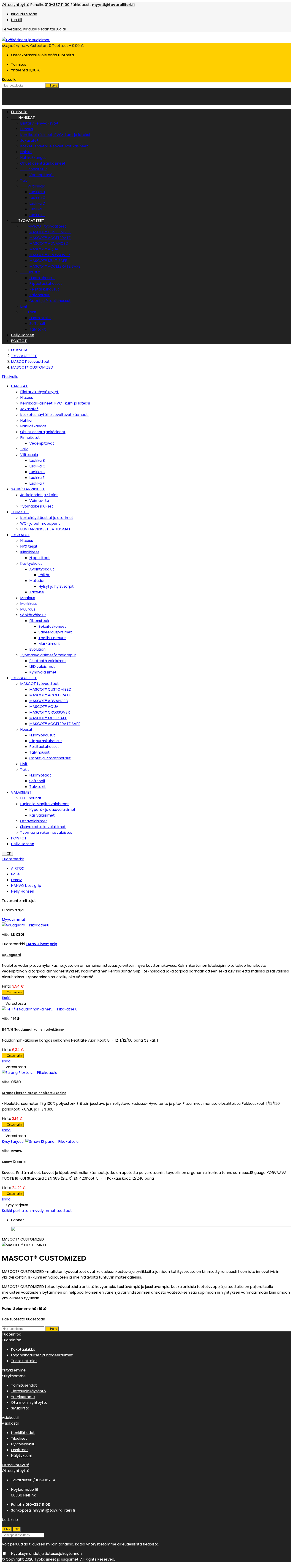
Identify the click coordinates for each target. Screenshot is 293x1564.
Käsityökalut (31, 563)
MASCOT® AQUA (43, 249)
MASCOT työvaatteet (43, 226)
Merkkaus (29, 603)
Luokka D (37, 203)
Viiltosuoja (32, 186)
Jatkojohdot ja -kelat (39, 494)
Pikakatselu (37, 925)
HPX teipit (29, 546)
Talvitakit (37, 329)
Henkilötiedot (23, 1432)
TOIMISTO (20, 512)
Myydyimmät (13, 919)
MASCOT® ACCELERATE (50, 237)
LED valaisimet (42, 666)
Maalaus (27, 597)
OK (7, 853)
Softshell (37, 323)
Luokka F (37, 214)
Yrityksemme (23, 1396)
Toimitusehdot (24, 1385)
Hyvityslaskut (23, 1444)
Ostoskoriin (13, 992)
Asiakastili (10, 1417)
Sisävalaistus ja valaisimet (43, 826)
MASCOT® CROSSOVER (49, 255)
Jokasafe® (29, 140)
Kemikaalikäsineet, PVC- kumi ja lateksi (55, 134)
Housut (30, 272)
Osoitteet (19, 1450)
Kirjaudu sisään (24, 14)
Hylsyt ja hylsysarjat (56, 586)
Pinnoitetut (33, 169)
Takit (28, 312)
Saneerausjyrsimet (55, 632)
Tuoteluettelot (24, 1360)
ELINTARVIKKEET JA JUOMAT (45, 529)
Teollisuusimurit (52, 638)
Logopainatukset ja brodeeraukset (42, 1355)
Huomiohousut (42, 277)
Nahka (26, 152)
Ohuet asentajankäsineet (42, 163)
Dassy (16, 879)
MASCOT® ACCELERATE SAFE (54, 266)
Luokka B (37, 192)
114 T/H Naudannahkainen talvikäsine (33, 1029)
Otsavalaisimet (33, 821)
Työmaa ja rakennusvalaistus (46, 832)
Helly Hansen (22, 335)
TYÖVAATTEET (27, 220)
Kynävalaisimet (43, 672)
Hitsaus (26, 129)
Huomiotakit (40, 317)
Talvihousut (39, 295)
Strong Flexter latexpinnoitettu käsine (34, 1093)
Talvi (24, 180)
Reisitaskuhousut (44, 289)
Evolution (37, 649)
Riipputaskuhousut (45, 283)
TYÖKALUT (20, 535)
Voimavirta (39, 500)
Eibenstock (39, 620)
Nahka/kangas (33, 157)
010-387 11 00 (57, 4)
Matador (37, 580)
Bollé (15, 874)
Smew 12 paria (14, 1161)
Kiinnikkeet (29, 552)
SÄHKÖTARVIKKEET (28, 489)
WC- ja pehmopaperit (40, 523)
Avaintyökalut (41, 569)
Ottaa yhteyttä (15, 4)
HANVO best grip (26, 885)
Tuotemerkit (13, 859)
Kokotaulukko (23, 1349)
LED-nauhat (30, 798)
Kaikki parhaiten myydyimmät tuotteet (38, 1210)
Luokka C (37, 197)
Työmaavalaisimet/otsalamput (48, 655)
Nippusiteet (39, 557)
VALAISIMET (21, 792)
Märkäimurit (49, 643)
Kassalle (11, 79)
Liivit (23, 306)
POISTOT (19, 340)
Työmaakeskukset (36, 506)
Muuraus (27, 609)
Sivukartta (20, 1408)
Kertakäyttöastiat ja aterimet (46, 517)
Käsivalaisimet (42, 815)
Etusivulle (10, 376)
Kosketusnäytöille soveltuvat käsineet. (54, 146)
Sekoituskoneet (52, 626)
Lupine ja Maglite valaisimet (44, 803)
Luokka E (37, 209)
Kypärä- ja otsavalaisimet (52, 809)
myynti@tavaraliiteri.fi (113, 4)
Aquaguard (11, 955)
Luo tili (16, 19)
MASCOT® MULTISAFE (48, 260)
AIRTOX (17, 868)
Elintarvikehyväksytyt (39, 123)
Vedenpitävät (41, 174)
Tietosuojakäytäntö (28, 1391)
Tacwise (36, 592)
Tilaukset (19, 1438)
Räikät (44, 575)
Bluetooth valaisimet (47, 660)
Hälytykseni (21, 1455)
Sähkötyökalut (33, 615)
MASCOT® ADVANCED (48, 243)
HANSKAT (23, 117)
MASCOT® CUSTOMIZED (50, 232)
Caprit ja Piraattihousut (50, 300)
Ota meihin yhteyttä (29, 1402)
